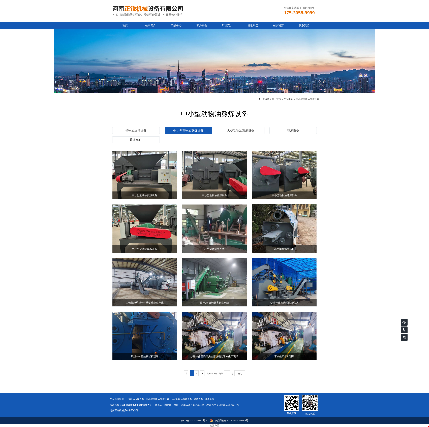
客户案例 (201, 25)
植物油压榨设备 (135, 130)
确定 (240, 373)
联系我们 (304, 25)
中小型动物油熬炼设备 (307, 99)
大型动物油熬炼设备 (240, 130)
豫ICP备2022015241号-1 (194, 420)
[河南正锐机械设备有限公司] (147, 10)
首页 (125, 25)
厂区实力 (227, 25)
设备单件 (136, 139)
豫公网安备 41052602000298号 (231, 420)
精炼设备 (293, 130)
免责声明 (214, 425)
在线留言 (278, 25)
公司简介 (150, 25)
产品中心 (176, 25)
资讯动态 (253, 25)
